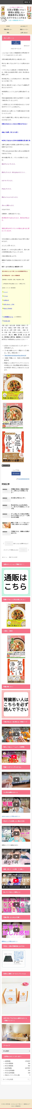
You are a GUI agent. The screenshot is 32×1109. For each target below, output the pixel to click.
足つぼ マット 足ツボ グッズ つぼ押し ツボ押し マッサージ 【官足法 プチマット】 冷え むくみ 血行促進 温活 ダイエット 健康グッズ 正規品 (19, 955)
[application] (16, 881)
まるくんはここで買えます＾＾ (11, 816)
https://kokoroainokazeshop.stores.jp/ (15, 355)
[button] (28, 1079)
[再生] (4, 887)
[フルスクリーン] (28, 887)
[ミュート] (25, 887)
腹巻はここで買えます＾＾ (10, 941)
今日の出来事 (7, 465)
